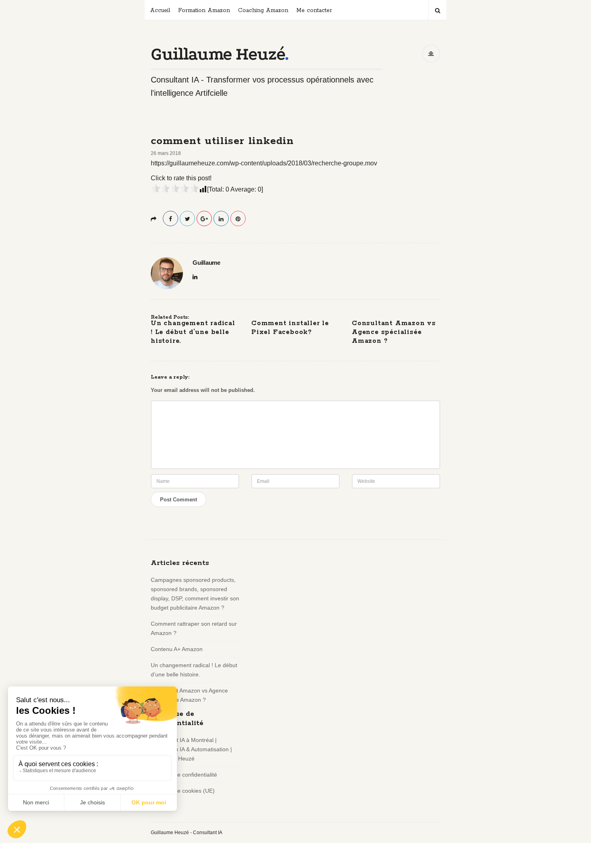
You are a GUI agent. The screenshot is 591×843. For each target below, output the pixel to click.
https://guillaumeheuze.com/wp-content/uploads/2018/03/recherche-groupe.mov (264, 163)
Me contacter (314, 10)
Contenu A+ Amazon (177, 649)
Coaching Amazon (263, 10)
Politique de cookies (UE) (183, 790)
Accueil (160, 10)
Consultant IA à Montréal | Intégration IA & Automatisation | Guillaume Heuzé (191, 749)
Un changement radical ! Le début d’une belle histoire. (193, 332)
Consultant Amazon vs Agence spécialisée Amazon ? (394, 332)
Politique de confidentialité (184, 774)
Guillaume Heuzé (218, 54)
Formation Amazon (204, 10)
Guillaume (206, 263)
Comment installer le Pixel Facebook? (290, 327)
